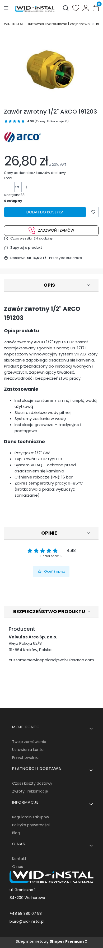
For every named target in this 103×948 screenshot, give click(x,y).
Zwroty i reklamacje (30, 791)
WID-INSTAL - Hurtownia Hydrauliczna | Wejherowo (47, 23)
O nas (17, 866)
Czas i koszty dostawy (32, 783)
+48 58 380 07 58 (26, 913)
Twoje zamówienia (29, 741)
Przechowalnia (25, 757)
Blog (16, 832)
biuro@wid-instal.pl (27, 921)
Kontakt (19, 858)
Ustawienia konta (28, 749)
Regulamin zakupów (30, 817)
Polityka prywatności (31, 825)
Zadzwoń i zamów (56, 230)
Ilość (8, 177)
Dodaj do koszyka (44, 212)
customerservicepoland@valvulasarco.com (51, 660)
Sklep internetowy (50, 941)
